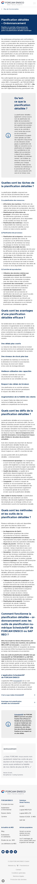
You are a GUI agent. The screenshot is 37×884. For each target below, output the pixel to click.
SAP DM (22, 820)
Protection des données (18, 879)
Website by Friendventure (18, 865)
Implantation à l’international (6, 808)
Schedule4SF (17, 681)
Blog (2, 831)
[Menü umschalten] (34, 3)
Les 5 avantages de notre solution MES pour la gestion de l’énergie (28, 840)
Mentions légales (18, 876)
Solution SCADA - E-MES (28, 817)
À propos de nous (7, 804)
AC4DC (22, 806)
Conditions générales (18, 873)
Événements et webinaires (5, 836)
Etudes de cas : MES (8, 840)
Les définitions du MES (8, 843)
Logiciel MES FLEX (26, 810)
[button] (3, 881)
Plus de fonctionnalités (11, 9)
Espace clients (6, 813)
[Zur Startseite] (12, 3)
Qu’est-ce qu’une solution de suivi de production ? (25, 833)
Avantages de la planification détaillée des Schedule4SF (11, 702)
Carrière (4, 816)
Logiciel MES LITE (25, 813)
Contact (18, 869)
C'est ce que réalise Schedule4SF (12, 695)
